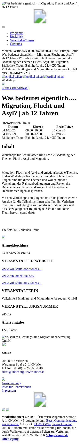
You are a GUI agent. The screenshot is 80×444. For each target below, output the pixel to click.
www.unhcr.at (34, 371)
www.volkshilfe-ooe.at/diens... (21, 269)
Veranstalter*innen (22, 40)
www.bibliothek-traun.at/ (18, 276)
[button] (3, 27)
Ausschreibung (11, 383)
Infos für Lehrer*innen (16, 387)
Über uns (16, 44)
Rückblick (16, 36)
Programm (16, 33)
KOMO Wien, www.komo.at (53, 424)
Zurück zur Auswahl (15, 88)
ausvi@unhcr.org (13, 371)
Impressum (9, 390)
